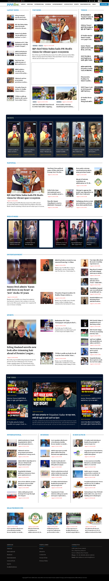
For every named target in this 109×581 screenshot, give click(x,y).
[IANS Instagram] (91, 1)
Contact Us (42, 554)
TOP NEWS (36, 10)
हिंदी (23, 1)
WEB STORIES (12, 216)
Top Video (11, 377)
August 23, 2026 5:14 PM (14, 1)
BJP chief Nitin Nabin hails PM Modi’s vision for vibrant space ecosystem (52, 50)
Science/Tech (68, 4)
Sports (76, 4)
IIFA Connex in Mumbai (91, 243)
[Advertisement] (60, 185)
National (30, 4)
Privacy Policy (43, 561)
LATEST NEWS (13, 10)
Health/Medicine (85, 4)
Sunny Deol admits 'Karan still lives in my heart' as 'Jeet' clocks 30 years (20, 290)
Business (48, 4)
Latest (23, 4)
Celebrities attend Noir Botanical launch (30, 243)
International (39, 4)
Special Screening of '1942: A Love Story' (76, 243)
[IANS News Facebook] (89, 1)
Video (94, 4)
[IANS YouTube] (94, 1)
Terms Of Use (43, 558)
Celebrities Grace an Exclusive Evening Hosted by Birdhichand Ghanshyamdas (61, 243)
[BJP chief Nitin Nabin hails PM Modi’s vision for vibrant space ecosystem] (54, 29)
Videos (84, 10)
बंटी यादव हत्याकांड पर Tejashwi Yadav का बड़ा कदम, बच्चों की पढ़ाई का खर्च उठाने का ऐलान (54, 416)
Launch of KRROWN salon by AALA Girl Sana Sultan (15, 243)
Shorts (10, 118)
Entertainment (58, 4)
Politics (41, 45)
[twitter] (87, 1)
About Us (42, 551)
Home (41, 548)
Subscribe (104, 4)
